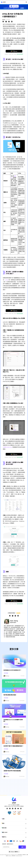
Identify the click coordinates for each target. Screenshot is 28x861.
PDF (4, 77)
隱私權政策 (20, 854)
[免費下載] (14, 51)
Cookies (9, 855)
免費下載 (14, 51)
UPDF (4, 2)
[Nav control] (26, 2)
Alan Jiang (14, 621)
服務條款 (24, 854)
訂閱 (22, 847)
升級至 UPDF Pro (7, 447)
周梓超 (3, 19)
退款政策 (13, 855)
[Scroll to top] (25, 858)
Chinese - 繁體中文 (14, 851)
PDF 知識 (6, 673)
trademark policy (19, 855)
